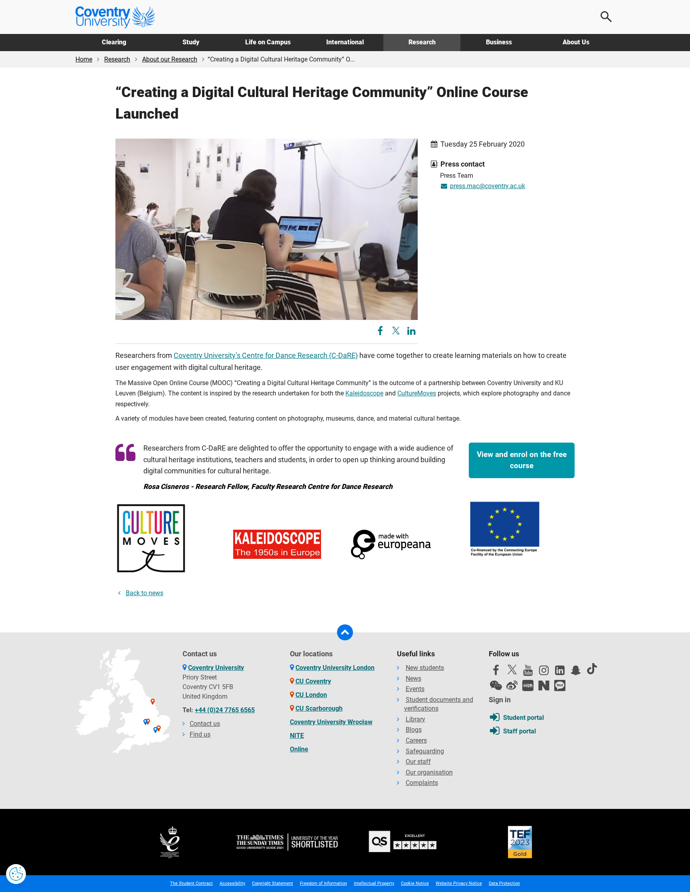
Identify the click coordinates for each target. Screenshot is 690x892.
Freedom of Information (323, 883)
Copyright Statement (272, 883)
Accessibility (232, 883)
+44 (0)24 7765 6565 (225, 710)
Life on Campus (268, 42)
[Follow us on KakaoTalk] (560, 685)
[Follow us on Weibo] (512, 685)
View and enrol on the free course (522, 460)
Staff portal (519, 731)
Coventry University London (335, 667)
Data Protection (504, 883)
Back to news (144, 593)
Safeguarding (425, 751)
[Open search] (607, 17)
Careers (416, 740)
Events (415, 689)
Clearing (114, 42)
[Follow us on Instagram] (544, 672)
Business (499, 42)
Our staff (418, 761)
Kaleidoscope (364, 393)
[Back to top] (345, 632)
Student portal (523, 717)
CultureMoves (416, 393)
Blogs (414, 729)
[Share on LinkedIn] (411, 332)
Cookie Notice (415, 883)
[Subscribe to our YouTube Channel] (528, 672)
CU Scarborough (319, 708)
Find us (200, 734)
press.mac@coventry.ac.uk (487, 186)
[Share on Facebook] (381, 332)
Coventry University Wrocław (331, 722)
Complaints (422, 783)
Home (83, 59)
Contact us (205, 723)
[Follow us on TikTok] (592, 668)
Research (422, 42)
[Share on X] (396, 330)
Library (415, 719)
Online (299, 749)
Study (190, 42)
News (413, 678)
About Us (576, 42)
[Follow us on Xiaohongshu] (528, 685)
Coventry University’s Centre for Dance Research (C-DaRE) (266, 356)
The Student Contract (191, 883)
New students (425, 667)
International (345, 42)
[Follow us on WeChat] (496, 685)
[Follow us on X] (512, 669)
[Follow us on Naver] (544, 685)
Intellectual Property (374, 883)
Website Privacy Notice (459, 883)
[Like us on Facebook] (496, 672)
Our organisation (429, 772)
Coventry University (216, 667)
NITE (297, 735)
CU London (311, 695)
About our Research (169, 59)
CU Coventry (313, 681)
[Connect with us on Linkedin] (560, 672)
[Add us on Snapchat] (576, 672)
